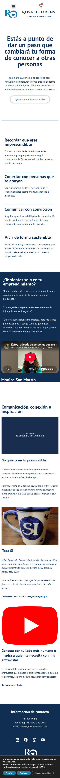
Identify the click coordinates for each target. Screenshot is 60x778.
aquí (44, 596)
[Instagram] (34, 740)
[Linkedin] (17, 740)
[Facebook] (26, 740)
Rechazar (24, 773)
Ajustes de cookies (43, 773)
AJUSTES (40, 767)
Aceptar (9, 773)
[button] (13, 6)
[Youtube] (43, 740)
